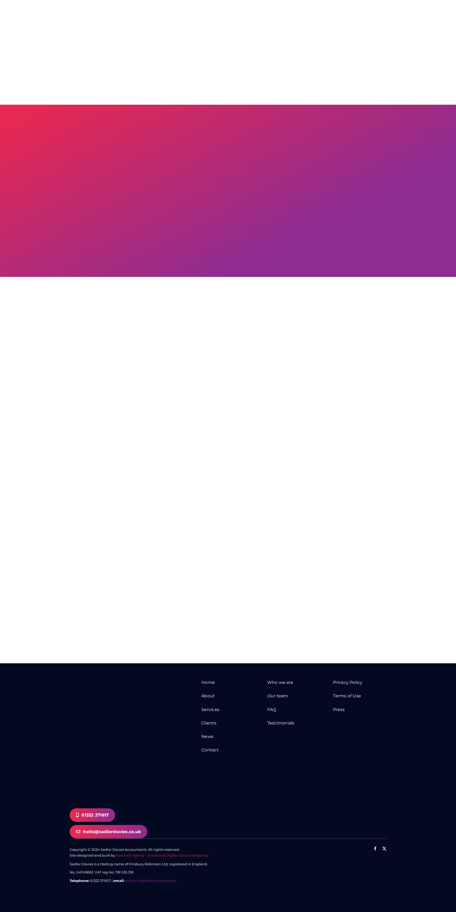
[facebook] (375, 849)
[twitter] (384, 849)
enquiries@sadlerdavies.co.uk (151, 881)
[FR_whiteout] (359, 865)
